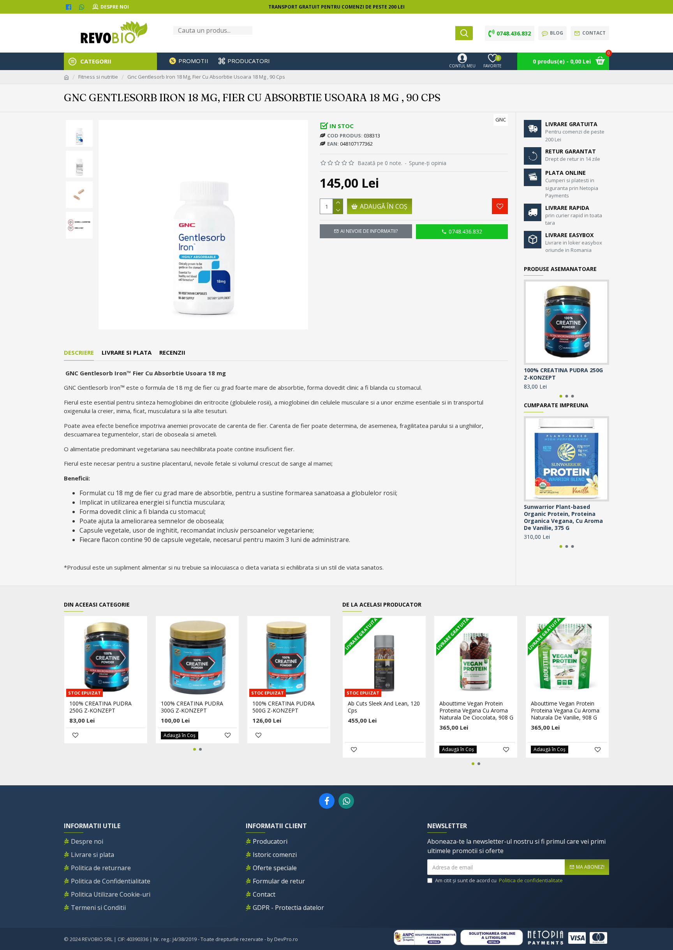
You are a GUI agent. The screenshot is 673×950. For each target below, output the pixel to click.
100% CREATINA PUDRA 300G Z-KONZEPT (192, 707)
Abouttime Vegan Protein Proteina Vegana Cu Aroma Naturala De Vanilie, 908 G (565, 710)
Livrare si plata (127, 352)
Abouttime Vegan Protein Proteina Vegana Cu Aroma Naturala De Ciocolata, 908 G (476, 710)
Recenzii (172, 352)
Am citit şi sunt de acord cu (499, 880)
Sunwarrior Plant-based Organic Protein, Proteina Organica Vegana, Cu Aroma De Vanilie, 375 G (563, 517)
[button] (79, 122)
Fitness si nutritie (98, 76)
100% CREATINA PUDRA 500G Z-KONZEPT (283, 707)
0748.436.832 (465, 231)
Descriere (79, 352)
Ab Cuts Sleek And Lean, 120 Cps (384, 707)
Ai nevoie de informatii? (369, 231)
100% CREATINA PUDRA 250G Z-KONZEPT (563, 374)
